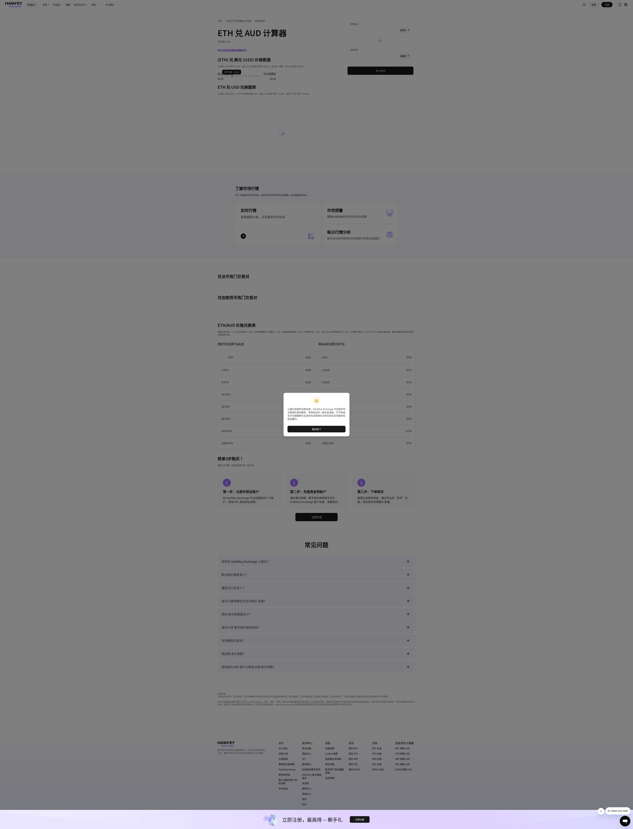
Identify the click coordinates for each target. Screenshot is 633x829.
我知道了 (316, 429)
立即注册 (359, 819)
